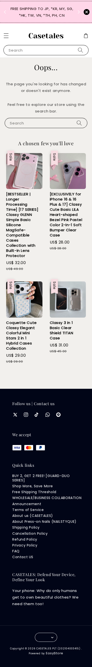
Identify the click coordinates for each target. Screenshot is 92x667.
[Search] (80, 50)
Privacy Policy (24, 545)
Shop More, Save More (32, 486)
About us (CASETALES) (32, 515)
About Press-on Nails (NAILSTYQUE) (44, 521)
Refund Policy (24, 539)
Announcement (26, 503)
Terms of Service (28, 509)
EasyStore (54, 653)
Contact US (22, 557)
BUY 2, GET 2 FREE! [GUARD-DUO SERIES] (41, 478)
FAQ (16, 551)
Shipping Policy (26, 527)
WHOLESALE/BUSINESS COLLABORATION (46, 497)
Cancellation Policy (30, 533)
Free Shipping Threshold (34, 491)
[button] (6, 35)
